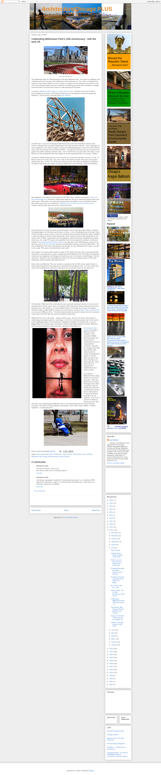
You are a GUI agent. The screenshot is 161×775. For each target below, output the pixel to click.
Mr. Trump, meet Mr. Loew (116, 586)
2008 (111, 663)
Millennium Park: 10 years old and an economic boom (76, 203)
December (115, 533)
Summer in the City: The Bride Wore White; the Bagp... (118, 579)
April (113, 636)
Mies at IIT (112, 337)
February (114, 642)
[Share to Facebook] (70, 451)
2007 (111, 666)
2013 (111, 649)
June (113, 630)
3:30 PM (39, 473)
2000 (111, 684)
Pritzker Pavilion (64, 456)
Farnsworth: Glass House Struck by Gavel (116, 341)
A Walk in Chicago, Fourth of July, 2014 (117, 624)
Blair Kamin (49, 454)
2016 (111, 524)
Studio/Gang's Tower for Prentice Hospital (117, 310)
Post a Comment (39, 491)
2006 (111, 669)
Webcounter (113, 428)
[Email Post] (60, 451)
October (114, 539)
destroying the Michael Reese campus (51, 242)
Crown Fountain (67, 454)
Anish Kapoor (40, 454)
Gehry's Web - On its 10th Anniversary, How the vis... (118, 593)
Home (66, 510)
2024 (111, 506)
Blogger (91, 770)
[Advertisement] (66, 500)
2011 (111, 654)
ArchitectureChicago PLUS (71, 9)
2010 (111, 657)
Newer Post (36, 510)
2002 (111, 681)
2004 (111, 675)
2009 (111, 660)
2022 (111, 512)
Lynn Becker (114, 440)
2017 (111, 521)
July (112, 548)
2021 (111, 515)
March (113, 639)
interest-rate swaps (49, 244)
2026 (111, 500)
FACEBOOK (111, 288)
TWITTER (120, 288)
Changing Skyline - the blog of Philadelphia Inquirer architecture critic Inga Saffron (117, 754)
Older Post (96, 510)
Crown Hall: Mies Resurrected (116, 337)
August (114, 544)
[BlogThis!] (66, 451)
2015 (111, 527)
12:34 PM (39, 487)
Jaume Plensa (77, 454)
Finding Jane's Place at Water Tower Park (117, 555)
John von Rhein (87, 454)
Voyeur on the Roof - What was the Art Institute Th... (117, 617)
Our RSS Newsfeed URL (115, 731)
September (115, 541)
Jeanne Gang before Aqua (117, 305)
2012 (111, 651)
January (114, 645)
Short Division (115, 550)
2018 (111, 518)
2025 (111, 503)
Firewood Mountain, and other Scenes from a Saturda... (118, 571)
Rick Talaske (65, 95)
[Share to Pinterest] (72, 451)
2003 (111, 678)
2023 (111, 509)
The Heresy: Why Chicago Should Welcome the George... (117, 610)
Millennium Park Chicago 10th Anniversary (44, 456)
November (115, 536)
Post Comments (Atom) (70, 517)
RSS (119, 287)
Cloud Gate (57, 454)
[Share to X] (68, 451)
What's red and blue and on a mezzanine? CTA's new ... (116, 562)
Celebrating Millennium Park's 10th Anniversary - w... (118, 601)
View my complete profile (115, 463)
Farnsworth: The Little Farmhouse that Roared (118, 343)
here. (115, 460)
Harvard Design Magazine (116, 743)
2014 (111, 530)
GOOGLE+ (111, 290)
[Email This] (64, 451)
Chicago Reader (112, 734)
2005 (111, 672)
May (113, 633)
